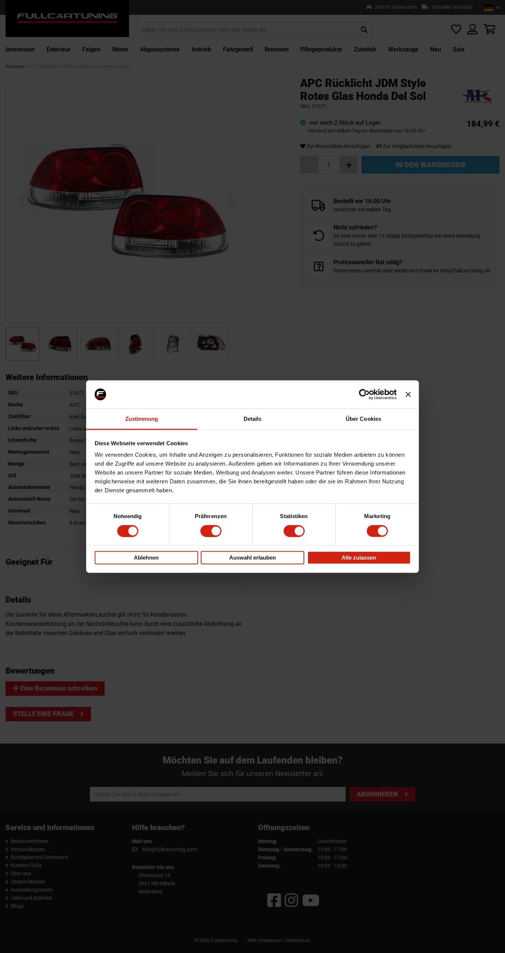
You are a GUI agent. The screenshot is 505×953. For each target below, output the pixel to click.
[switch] (210, 531)
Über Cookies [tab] (363, 419)
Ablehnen (146, 557)
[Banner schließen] (408, 394)
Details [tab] (253, 419)
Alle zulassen (359, 557)
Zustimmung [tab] (141, 419)
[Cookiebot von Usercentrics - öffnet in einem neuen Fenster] (364, 394)
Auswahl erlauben (252, 557)
